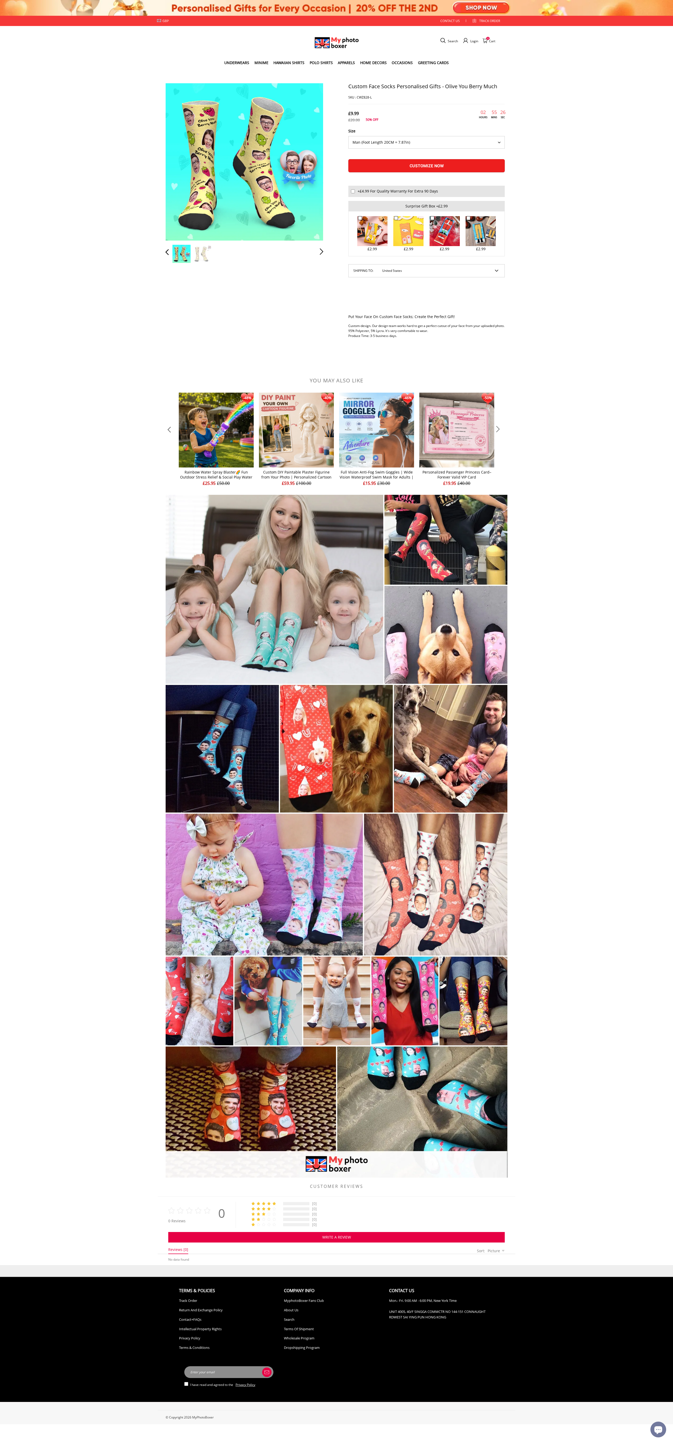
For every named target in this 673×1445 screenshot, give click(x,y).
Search (289, 1319)
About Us (291, 1310)
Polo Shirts (321, 62)
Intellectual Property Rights (200, 1329)
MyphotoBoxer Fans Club (304, 1300)
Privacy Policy (189, 1338)
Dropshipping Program (302, 1347)
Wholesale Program (299, 1338)
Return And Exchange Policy (201, 1310)
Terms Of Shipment (299, 1329)
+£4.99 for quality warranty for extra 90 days (398, 191)
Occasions (402, 62)
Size (351, 130)
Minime (261, 62)
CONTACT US (450, 21)
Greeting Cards (433, 62)
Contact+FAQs (190, 1319)
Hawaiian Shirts (288, 62)
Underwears (236, 62)
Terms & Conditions (194, 1347)
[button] (178, 161)
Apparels (346, 62)
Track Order (489, 21)
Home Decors (373, 62)
